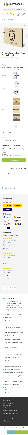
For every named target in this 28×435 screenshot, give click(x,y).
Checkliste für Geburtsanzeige (12, 384)
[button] (3, 180)
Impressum (6, 400)
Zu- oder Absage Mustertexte (12, 369)
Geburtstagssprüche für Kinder (13, 324)
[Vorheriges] (1, 37)
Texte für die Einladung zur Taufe (14, 354)
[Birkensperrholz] (16, 109)
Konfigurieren (11, 432)
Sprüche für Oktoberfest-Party (13, 327)
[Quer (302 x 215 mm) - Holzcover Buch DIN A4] (16, 92)
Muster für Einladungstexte (12, 317)
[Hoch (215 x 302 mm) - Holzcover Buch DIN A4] (16, 84)
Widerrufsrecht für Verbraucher (9, 404)
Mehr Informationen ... (17, 429)
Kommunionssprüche (11, 351)
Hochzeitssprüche (10, 336)
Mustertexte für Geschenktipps (13, 366)
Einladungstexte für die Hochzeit (14, 332)
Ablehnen (4, 432)
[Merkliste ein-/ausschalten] (24, 25)
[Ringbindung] (16, 75)
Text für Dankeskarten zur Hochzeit (14, 372)
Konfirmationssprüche (11, 347)
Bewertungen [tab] (8, 188)
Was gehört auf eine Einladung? (13, 314)
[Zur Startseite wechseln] (14, 4)
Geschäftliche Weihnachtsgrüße (13, 376)
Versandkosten (9, 420)
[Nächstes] (27, 37)
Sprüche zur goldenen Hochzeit (13, 342)
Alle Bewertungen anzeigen (10, 283)
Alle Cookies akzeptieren (21, 432)
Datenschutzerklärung (10, 413)
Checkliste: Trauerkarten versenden (14, 393)
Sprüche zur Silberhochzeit (12, 339)
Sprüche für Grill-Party (11, 361)
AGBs (4, 408)
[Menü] (3, 14)
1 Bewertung (14, 58)
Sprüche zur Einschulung (12, 357)
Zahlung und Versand (10, 410)
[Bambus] (16, 101)
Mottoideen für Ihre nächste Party (13, 381)
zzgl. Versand (18, 155)
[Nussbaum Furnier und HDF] (16, 117)
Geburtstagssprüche (10, 320)
